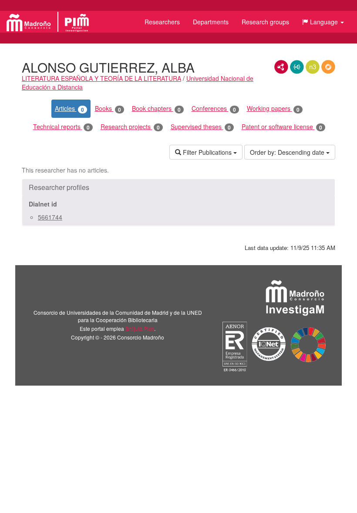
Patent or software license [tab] (282, 126)
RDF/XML (281, 67)
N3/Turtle (313, 67)
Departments (211, 21)
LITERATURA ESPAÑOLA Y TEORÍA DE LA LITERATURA (101, 78)
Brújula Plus (139, 328)
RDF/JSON (328, 67)
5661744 (50, 217)
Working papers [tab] (273, 108)
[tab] (178, 187)
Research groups (265, 21)
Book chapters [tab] (156, 108)
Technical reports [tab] (61, 126)
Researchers (162, 21)
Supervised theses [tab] (201, 126)
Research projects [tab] (130, 126)
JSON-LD (297, 67)
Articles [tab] (69, 108)
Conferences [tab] (214, 108)
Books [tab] (108, 108)
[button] (323, 22)
